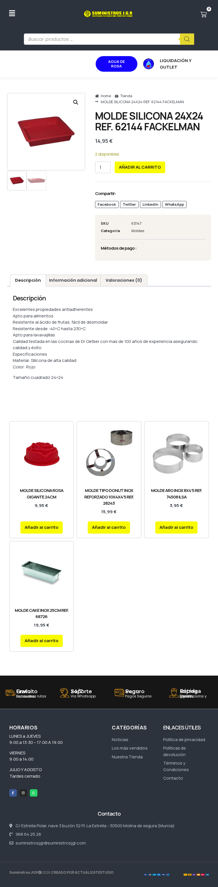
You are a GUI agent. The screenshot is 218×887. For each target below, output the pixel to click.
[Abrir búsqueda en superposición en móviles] (109, 39)
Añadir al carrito (140, 167)
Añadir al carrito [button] (41, 527)
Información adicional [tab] (73, 280)
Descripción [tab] (28, 280)
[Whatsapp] (33, 793)
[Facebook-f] (13, 793)
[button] (76, 102)
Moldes (137, 230)
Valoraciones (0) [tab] (124, 280)
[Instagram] (23, 793)
